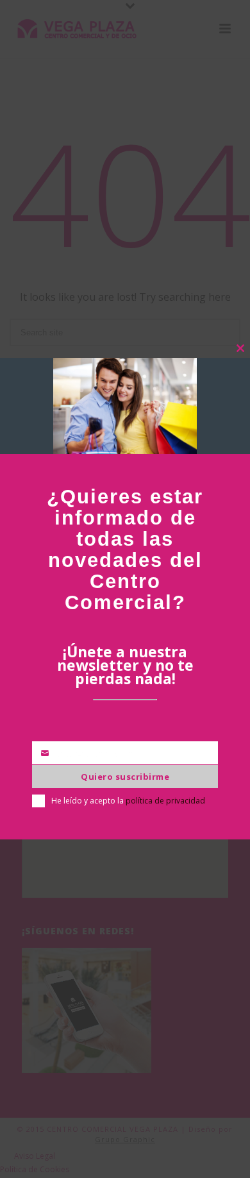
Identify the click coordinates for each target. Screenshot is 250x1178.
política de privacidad (165, 800)
